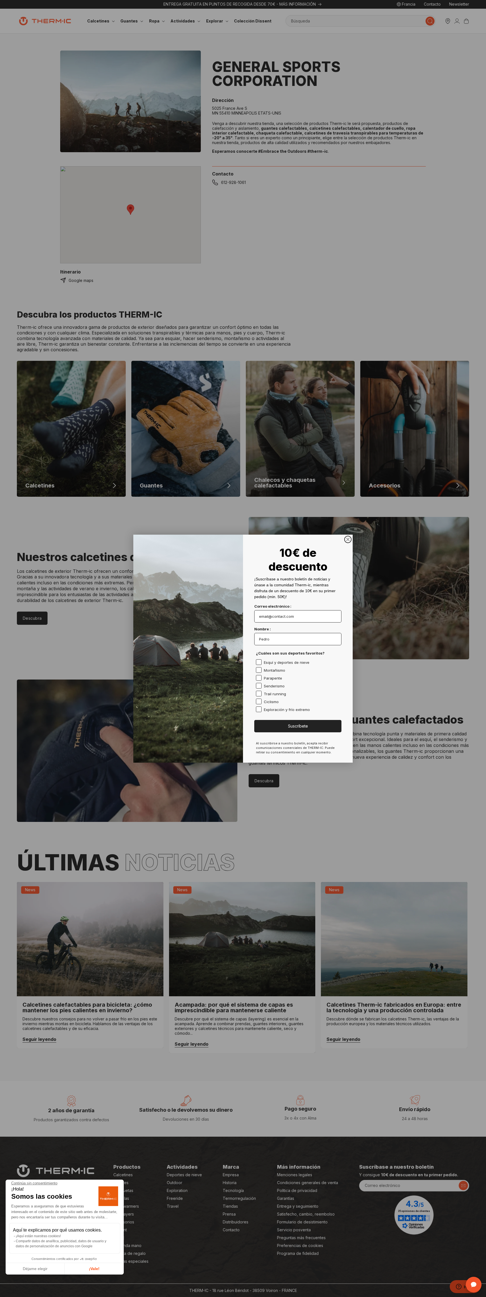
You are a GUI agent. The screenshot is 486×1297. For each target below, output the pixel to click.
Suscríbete (298, 726)
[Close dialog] (348, 539)
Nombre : (262, 629)
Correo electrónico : (272, 606)
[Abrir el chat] (474, 1285)
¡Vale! (94, 1268)
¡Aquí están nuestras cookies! (38, 1236)
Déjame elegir (35, 1268)
